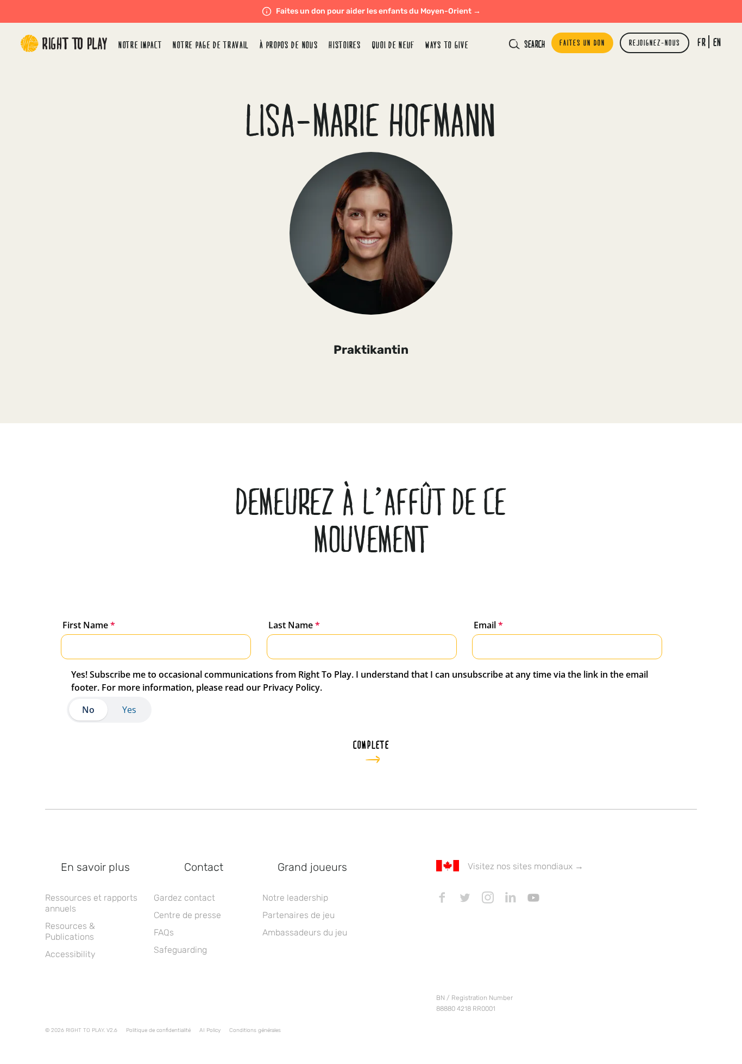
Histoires (345, 44)
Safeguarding (180, 950)
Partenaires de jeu (298, 915)
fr (701, 41)
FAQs (164, 932)
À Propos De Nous (289, 44)
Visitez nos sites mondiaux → (525, 866)
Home (64, 43)
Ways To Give (446, 44)
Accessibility (70, 954)
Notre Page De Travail (211, 44)
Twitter (465, 897)
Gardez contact (184, 898)
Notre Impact (140, 44)
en (717, 41)
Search (534, 44)
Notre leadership (295, 898)
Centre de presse (187, 915)
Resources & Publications (70, 931)
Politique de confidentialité (158, 1030)
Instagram (488, 897)
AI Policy (210, 1030)
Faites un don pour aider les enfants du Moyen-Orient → (378, 11)
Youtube (533, 897)
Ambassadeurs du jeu (304, 932)
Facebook (442, 897)
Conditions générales (255, 1030)
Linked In (511, 897)
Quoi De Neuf (393, 44)
